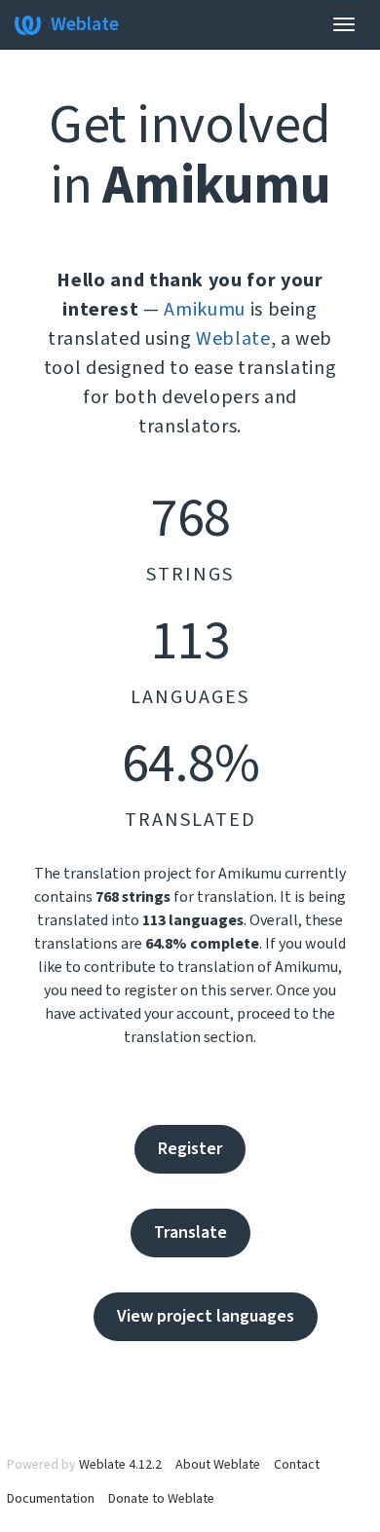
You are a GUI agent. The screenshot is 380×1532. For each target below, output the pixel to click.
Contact (297, 1465)
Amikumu (205, 309)
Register (190, 1149)
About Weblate (217, 1465)
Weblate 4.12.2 (120, 1465)
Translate (190, 1232)
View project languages (205, 1316)
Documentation (51, 1499)
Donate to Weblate (161, 1499)
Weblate (85, 24)
